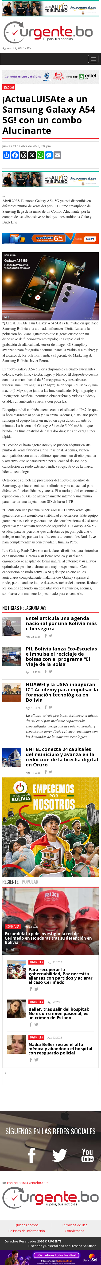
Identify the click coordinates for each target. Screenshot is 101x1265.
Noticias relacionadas (24, 607)
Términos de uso (75, 1225)
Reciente (10, 881)
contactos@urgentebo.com (28, 1182)
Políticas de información (26, 1231)
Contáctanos (74, 1231)
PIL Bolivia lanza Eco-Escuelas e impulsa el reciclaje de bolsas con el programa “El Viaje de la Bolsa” (61, 656)
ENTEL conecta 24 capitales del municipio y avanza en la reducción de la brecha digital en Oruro (62, 757)
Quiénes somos (27, 1225)
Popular (30, 881)
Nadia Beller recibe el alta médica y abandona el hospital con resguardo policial (60, 1049)
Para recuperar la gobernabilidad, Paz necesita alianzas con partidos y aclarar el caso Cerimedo (60, 976)
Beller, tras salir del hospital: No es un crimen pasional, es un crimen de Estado (58, 1013)
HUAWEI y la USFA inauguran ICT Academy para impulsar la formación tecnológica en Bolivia (62, 692)
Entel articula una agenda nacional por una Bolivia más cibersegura (61, 623)
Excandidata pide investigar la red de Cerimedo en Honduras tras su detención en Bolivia (48, 938)
